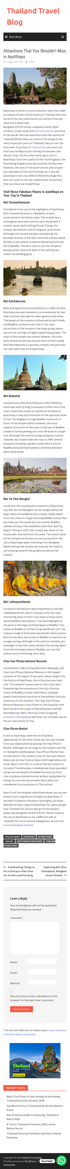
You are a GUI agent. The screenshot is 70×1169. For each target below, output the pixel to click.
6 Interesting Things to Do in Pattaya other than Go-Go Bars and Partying (19, 871)
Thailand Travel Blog (32, 1157)
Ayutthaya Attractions (29, 841)
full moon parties (44, 131)
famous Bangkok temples (18, 825)
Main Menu (15, 36)
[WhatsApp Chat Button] (61, 1160)
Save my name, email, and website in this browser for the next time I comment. (33, 998)
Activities (29, 837)
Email (14, 972)
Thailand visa (38, 147)
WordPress (30, 1161)
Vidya (31, 61)
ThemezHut (9, 1164)
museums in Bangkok (15, 717)
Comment (17, 917)
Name (14, 962)
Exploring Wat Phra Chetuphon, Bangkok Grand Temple (54, 871)
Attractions (45, 837)
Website (15, 983)
